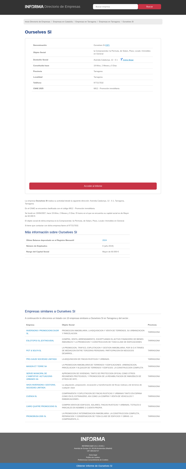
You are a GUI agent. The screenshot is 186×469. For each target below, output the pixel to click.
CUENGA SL (31, 396)
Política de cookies (93, 457)
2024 (104, 240)
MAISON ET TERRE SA (36, 366)
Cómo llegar (128, 60)
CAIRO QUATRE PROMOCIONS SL (41, 406)
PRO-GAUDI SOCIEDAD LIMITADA (41, 359)
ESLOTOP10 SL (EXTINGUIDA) (40, 341)
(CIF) (107, 45)
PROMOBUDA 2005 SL (36, 416)
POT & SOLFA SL (33, 350)
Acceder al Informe (93, 186)
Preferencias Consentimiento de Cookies (93, 460)
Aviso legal (93, 455)
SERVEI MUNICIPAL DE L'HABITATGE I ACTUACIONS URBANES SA (39, 376)
